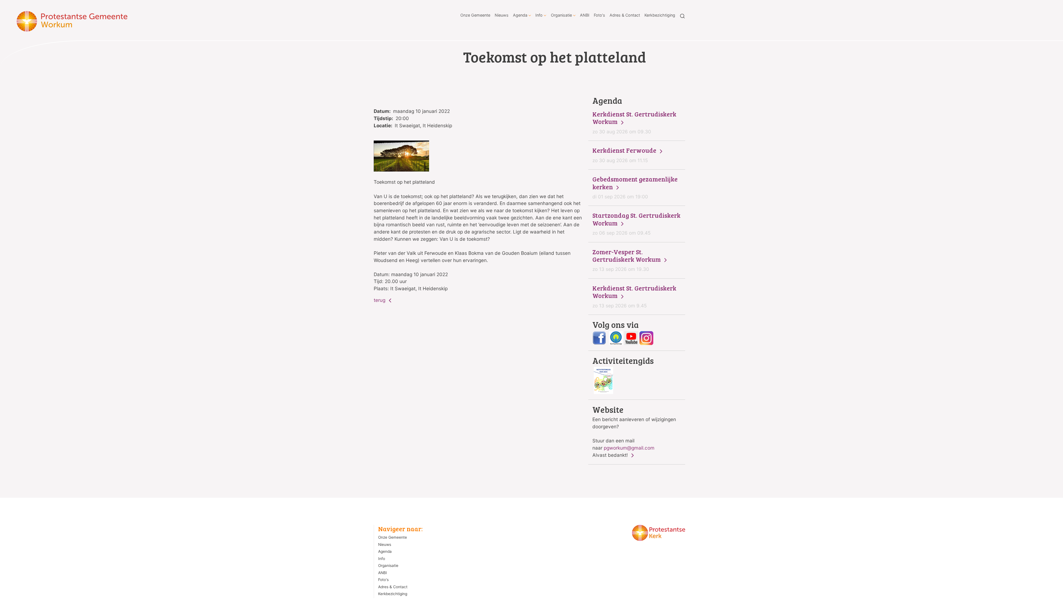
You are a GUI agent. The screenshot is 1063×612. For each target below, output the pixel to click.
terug (380, 300)
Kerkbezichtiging (659, 15)
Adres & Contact (625, 15)
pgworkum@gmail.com (629, 448)
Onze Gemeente (475, 15)
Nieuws (502, 15)
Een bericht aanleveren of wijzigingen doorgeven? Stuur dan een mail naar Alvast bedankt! (634, 431)
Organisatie (561, 15)
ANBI (584, 15)
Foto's (599, 15)
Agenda (520, 15)
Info (539, 15)
